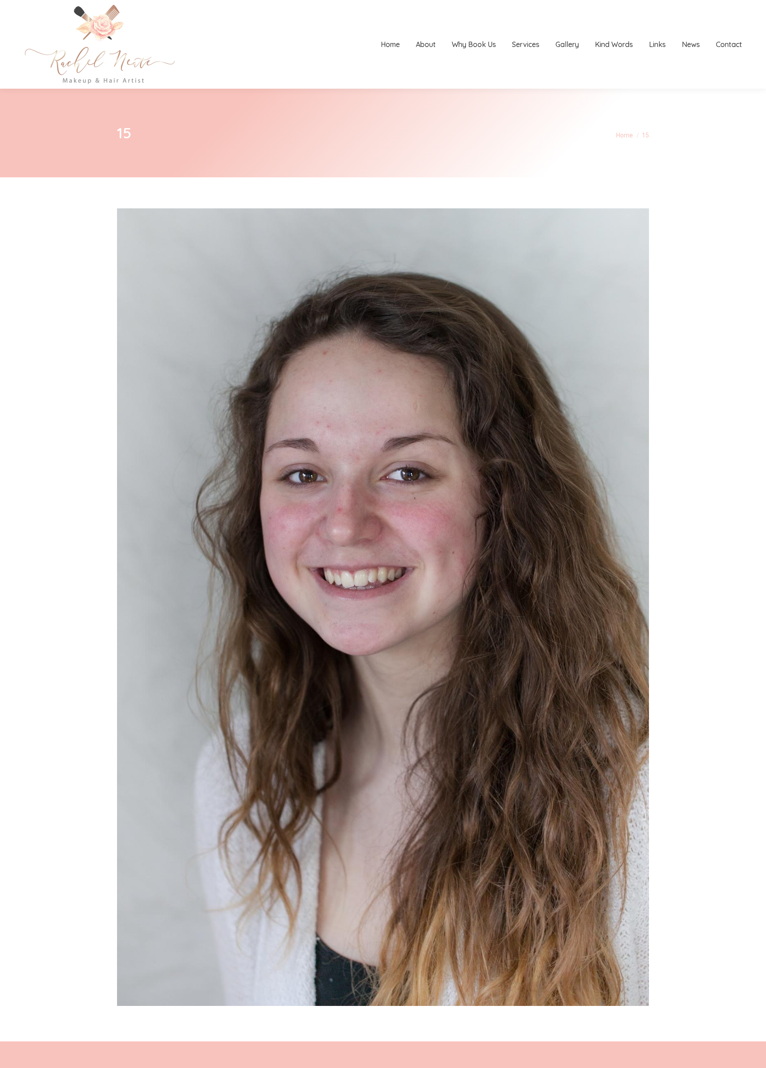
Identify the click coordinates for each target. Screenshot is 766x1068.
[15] (383, 607)
